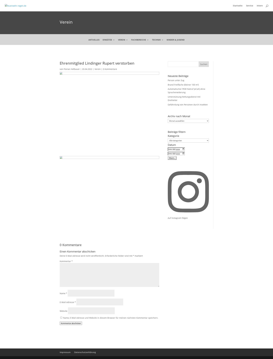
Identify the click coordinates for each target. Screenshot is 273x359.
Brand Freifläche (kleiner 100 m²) (183, 84)
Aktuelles (94, 40)
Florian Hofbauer (72, 69)
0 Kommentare (110, 69)
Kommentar (66, 261)
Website (63, 311)
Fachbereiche (138, 40)
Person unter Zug (176, 80)
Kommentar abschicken (71, 323)
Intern (260, 6)
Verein (66, 22)
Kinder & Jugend (176, 40)
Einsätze (107, 40)
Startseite (237, 6)
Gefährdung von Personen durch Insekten (188, 104)
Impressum (65, 352)
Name (63, 293)
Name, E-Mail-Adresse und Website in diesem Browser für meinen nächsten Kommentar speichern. (110, 317)
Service (249, 6)
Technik (156, 40)
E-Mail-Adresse (68, 302)
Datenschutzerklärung (85, 352)
